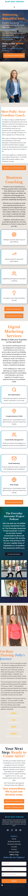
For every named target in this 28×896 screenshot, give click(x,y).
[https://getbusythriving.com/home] (14, 1)
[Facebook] (8, 830)
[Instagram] (12, 830)
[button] (14, 7)
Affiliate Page (14, 854)
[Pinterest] (16, 830)
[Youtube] (20, 830)
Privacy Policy (14, 852)
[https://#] (14, 816)
